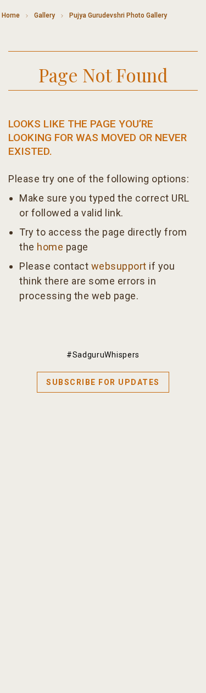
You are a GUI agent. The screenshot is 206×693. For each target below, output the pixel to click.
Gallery (44, 15)
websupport (119, 266)
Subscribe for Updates (103, 382)
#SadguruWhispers (103, 354)
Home (11, 15)
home (50, 247)
